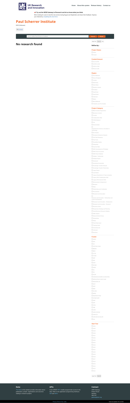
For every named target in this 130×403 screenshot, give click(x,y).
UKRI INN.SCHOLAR (98, 317)
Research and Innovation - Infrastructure (102, 202)
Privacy (54, 401)
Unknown (95, 96)
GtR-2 (56, 393)
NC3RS (95, 291)
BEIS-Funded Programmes (99, 110)
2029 (94, 331)
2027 (94, 335)
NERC (94, 293)
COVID (94, 255)
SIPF (94, 300)
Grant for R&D (96, 146)
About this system (83, 5)
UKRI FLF (95, 314)
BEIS (94, 251)
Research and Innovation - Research (102, 204)
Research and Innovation (99, 194)
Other (94, 186)
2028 (94, 333)
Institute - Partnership (98, 156)
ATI (94, 244)
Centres (95, 115)
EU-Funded (96, 132)
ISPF (94, 286)
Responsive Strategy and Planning (101, 209)
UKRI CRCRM (96, 312)
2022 (94, 347)
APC (94, 241)
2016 (94, 361)
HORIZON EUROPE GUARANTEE (101, 277)
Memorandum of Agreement (99, 182)
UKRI (94, 310)
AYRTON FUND (97, 246)
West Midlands (96, 101)
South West (96, 94)
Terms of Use (60, 401)
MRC (94, 288)
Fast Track (95, 139)
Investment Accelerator (98, 163)
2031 (94, 326)
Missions (95, 184)
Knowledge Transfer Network (100, 165)
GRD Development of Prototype (100, 149)
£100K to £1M (96, 64)
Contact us (106, 5)
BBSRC (95, 248)
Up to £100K (96, 61)
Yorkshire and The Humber (99, 103)
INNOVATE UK (96, 281)
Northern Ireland (97, 87)
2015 (94, 363)
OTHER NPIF (96, 298)
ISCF (94, 284)
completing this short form (50, 16)
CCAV (94, 253)
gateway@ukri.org (97, 397)
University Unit (96, 227)
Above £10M (96, 68)
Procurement (96, 191)
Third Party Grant (97, 223)
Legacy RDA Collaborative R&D (100, 177)
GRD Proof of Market (98, 154)
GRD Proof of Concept (98, 151)
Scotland (95, 89)
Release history (96, 5)
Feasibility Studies (97, 142)
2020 (94, 352)
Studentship (96, 218)
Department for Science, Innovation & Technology (100, 129)
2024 (94, 342)
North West (95, 85)
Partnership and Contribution (100, 189)
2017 (94, 359)
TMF (94, 307)
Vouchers (95, 232)
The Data (18, 389)
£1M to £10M (96, 66)
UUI (94, 319)
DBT (94, 258)
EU (94, 270)
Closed (94, 54)
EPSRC (95, 265)
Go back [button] (20, 29)
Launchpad (96, 172)
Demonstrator (96, 124)
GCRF (94, 274)
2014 (94, 366)
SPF (94, 302)
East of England (97, 78)
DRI (94, 260)
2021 (94, 349)
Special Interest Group (98, 216)
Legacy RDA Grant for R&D (99, 179)
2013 (94, 368)
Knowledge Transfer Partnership (101, 168)
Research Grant (97, 206)
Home (74, 5)
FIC (94, 272)
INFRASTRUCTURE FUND (99, 279)
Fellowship (95, 144)
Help (102, 41)
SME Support (96, 213)
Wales (94, 99)
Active (94, 52)
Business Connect (97, 113)
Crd (94, 122)
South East (95, 92)
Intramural (95, 161)
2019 (94, 354)
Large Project (96, 170)
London (95, 80)
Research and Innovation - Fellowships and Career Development (102, 198)
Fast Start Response (98, 137)
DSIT (94, 262)
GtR (51, 393)
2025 (94, 340)
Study (94, 220)
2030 (94, 328)
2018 (94, 356)
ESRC (94, 267)
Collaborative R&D (97, 117)
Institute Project (96, 158)
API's (59, 389)
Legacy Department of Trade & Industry (102, 175)
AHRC (94, 239)
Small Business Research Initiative (101, 211)
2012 (94, 371)
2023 (94, 345)
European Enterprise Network (100, 135)
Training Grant (96, 225)
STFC (94, 305)
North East (95, 82)
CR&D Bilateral (96, 120)
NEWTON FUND (97, 295)
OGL (65, 401)
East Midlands (96, 75)
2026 (94, 338)
